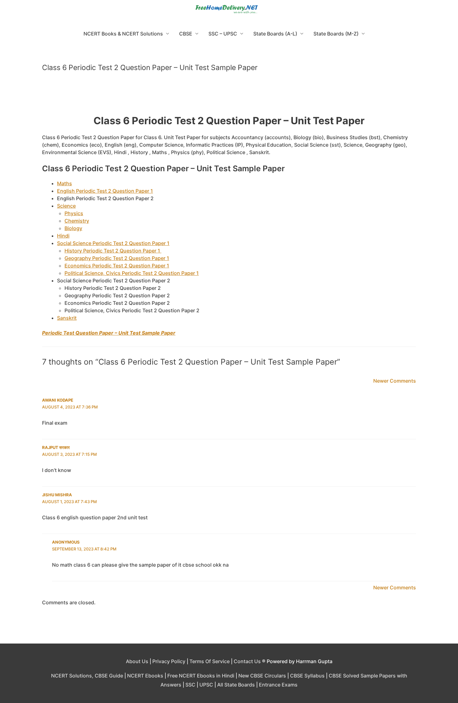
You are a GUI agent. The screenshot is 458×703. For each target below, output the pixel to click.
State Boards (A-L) (275, 34)
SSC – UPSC (222, 34)
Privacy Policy (168, 661)
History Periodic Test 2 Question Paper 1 (112, 251)
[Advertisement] (229, 96)
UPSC (206, 685)
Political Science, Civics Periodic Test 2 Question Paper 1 (131, 273)
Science (66, 206)
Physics (73, 213)
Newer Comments (394, 381)
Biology (73, 228)
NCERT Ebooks (145, 675)
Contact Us (247, 661)
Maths (64, 183)
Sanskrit (67, 318)
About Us (137, 661)
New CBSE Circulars (262, 675)
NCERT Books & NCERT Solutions (123, 34)
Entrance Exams (278, 685)
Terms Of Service (209, 661)
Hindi (63, 236)
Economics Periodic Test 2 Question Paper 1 (116, 265)
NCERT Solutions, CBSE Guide (87, 675)
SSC (190, 685)
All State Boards (236, 685)
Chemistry (76, 221)
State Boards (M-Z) (336, 34)
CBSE (185, 34)
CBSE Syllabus (307, 675)
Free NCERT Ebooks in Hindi (200, 675)
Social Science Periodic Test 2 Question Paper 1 (113, 243)
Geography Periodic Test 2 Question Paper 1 (116, 258)
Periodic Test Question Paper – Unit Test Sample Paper (108, 333)
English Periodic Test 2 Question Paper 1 (105, 191)
